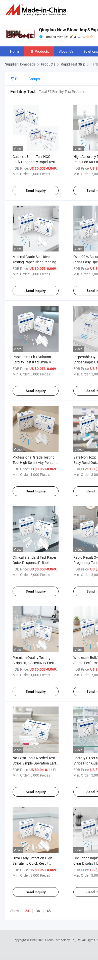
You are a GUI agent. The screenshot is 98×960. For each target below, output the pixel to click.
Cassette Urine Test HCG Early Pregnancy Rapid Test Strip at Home (34, 161)
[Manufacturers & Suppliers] (36, 10)
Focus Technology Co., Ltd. (63, 940)
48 (49, 910)
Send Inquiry (36, 190)
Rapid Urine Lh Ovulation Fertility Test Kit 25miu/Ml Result (32, 362)
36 (38, 910)
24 (27, 911)
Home (14, 51)
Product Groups (27, 78)
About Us (66, 51)
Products (42, 51)
